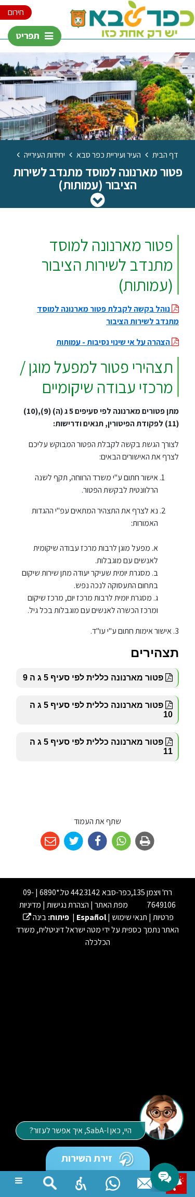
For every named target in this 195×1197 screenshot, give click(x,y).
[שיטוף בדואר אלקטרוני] (50, 841)
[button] (81, 1181)
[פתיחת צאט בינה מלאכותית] (161, 1117)
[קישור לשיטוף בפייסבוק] (97, 841)
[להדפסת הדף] (145, 841)
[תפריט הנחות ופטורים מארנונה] (97, 199)
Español (91, 917)
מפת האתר (111, 904)
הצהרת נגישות (68, 904)
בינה (34, 917)
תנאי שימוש (129, 917)
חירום (16, 12)
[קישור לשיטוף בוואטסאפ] (121, 841)
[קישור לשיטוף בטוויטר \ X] (74, 841)
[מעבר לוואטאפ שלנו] (112, 1181)
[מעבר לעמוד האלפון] (144, 1181)
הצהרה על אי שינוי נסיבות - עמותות (114, 342)
